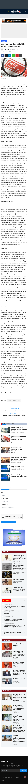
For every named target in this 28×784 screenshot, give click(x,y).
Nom (2, 492)
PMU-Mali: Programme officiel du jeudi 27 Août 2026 (14, 606)
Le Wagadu (15, 701)
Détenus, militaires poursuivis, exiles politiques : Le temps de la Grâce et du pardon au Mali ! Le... (19, 717)
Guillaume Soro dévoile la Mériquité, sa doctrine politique (14, 633)
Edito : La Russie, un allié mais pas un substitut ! (18, 581)
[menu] (2, 11)
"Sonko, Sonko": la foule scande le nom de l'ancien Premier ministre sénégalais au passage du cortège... (19, 728)
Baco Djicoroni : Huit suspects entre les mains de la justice (19, 429)
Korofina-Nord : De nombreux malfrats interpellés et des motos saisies (17, 450)
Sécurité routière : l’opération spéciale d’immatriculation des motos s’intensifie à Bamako (18, 708)
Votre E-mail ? (4, 498)
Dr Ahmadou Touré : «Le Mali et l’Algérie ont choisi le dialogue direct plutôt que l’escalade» (19, 558)
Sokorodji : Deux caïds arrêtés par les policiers (17, 467)
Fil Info (2, 16)
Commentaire (4, 504)
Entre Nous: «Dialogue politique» (19, 644)
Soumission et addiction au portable (19, 572)
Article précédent (15, 408)
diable (9, 400)
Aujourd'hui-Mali (15, 658)
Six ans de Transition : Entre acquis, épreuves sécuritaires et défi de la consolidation (19, 672)
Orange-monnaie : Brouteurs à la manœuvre (14, 410)
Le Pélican (14, 584)
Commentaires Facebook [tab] (16, 488)
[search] (26, 11)
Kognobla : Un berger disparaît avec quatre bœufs (19, 475)
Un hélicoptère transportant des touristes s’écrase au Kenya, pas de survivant (19, 459)
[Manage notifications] (25, 777)
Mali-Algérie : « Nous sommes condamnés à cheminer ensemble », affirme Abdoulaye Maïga (14, 619)
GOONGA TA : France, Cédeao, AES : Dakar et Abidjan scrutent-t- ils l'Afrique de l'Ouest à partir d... (19, 654)
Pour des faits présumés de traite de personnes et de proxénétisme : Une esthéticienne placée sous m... (18, 439)
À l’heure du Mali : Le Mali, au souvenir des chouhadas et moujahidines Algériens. (19, 566)
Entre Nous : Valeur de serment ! (19, 679)
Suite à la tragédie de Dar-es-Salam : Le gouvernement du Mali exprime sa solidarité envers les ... (14, 626)
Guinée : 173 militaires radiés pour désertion (13, 612)
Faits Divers (14, 16)
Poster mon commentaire (8, 522)
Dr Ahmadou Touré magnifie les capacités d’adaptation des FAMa (19, 589)
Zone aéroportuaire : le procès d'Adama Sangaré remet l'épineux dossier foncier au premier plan (19, 697)
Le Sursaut (13, 444)
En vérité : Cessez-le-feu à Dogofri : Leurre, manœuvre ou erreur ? (14, 416)
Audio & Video (22, 16)
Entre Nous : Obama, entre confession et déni (18, 664)
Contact (3, 780)
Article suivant (13, 413)
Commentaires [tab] (5, 487)
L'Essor (12, 432)
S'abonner (23, 770)
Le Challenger (15, 646)
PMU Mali (8, 16)
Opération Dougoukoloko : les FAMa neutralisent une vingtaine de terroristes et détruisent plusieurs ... (19, 739)
